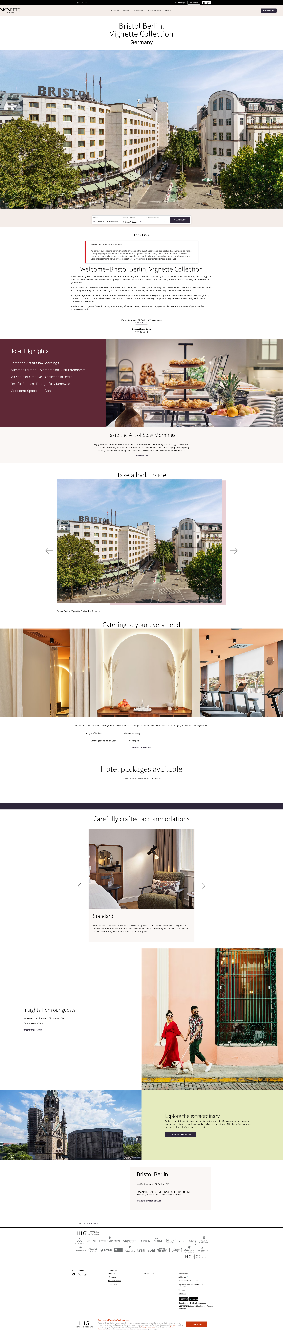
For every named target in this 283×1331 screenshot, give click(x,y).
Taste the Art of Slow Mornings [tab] (35, 363)
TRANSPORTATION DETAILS (149, 1201)
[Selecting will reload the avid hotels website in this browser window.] (151, 1250)
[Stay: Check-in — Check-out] (106, 222)
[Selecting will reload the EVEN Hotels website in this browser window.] (106, 1250)
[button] (206, 3)
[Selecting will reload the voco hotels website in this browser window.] (182, 1240)
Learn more (184, 1306)
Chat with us (112, 1284)
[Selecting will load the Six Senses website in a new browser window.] (79, 1240)
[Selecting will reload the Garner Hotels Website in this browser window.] (141, 1250)
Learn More (141, 455)
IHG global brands (114, 1281)
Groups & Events (154, 10)
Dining (126, 10)
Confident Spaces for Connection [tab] (36, 391)
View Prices (179, 220)
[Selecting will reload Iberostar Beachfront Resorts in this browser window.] (80, 1250)
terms (174, 1325)
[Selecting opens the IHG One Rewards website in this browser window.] (195, 1256)
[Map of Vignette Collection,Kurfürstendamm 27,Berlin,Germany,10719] (101, 1188)
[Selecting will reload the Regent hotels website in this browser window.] (91, 1240)
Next (202, 894)
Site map (182, 1290)
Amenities (115, 10)
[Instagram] (85, 1274)
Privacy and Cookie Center (188, 1281)
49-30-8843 (142, 332)
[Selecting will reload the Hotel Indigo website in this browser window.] (158, 1240)
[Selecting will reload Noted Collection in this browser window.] (170, 1240)
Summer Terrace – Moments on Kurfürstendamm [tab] (48, 370)
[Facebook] (74, 1274)
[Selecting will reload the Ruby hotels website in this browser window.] (192, 1240)
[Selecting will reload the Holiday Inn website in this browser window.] (130, 1250)
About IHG (111, 1273)
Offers (168, 10)
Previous (81, 894)
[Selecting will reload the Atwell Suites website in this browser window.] (162, 1250)
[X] (79, 1274)
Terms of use (183, 1273)
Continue (197, 1324)
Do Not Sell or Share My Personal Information (191, 1285)
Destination (138, 10)
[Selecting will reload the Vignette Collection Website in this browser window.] (129, 1240)
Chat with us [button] (82, 3)
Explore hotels (148, 1273)
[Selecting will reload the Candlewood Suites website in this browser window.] (202, 1250)
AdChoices (182, 1277)
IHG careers (112, 1277)
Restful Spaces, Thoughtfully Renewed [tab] (40, 384)
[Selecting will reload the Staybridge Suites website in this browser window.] (175, 1250)
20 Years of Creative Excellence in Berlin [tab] (41, 377)
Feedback (182, 1293)
